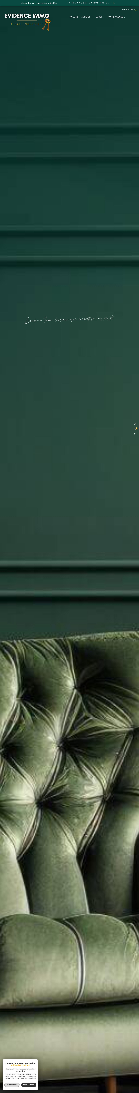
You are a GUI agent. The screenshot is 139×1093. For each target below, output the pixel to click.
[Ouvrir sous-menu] (92, 17)
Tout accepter (29, 1085)
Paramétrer (12, 1085)
